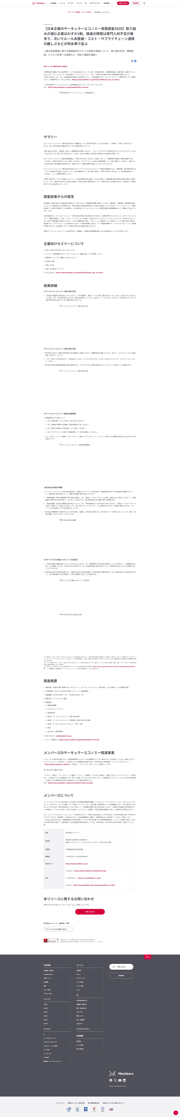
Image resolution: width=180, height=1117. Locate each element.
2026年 (45, 1004)
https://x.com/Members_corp (89, 878)
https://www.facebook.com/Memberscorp (89, 871)
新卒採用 (78, 1041)
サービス (47, 1029)
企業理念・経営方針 (49, 970)
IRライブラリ (79, 1012)
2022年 (45, 1019)
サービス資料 (79, 982)
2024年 (45, 1012)
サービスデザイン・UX (49, 1038)
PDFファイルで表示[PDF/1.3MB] (55, 66)
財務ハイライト (80, 1016)
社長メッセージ (48, 978)
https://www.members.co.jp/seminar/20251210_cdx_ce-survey (95, 79)
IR (77, 995)
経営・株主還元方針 (81, 1008)
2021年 (45, 1023)
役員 (45, 986)
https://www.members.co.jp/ (77, 864)
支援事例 (78, 970)
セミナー (78, 974)
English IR (79, 1023)
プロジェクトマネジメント (50, 1042)
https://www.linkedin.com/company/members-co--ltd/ (93, 885)
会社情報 (77, 12)
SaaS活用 (46, 1057)
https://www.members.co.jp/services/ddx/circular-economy (70, 783)
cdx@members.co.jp (63, 736)
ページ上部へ (175, 1112)
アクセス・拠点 (47, 993)
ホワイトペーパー (81, 978)
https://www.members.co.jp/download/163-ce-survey (68, 87)
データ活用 (46, 1049)
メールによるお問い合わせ (58, 929)
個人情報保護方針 (93, 1103)
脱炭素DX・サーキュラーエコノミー (53, 1061)
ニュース (47, 999)
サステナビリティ (83, 1029)
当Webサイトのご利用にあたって (113, 1103)
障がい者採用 (79, 1049)
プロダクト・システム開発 (50, 1046)
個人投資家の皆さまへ (82, 1000)
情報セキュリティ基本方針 (76, 1103)
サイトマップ (60, 1103)
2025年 (45, 1008)
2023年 (45, 1016)
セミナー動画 (79, 986)
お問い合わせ (123, 3)
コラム (78, 990)
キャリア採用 (79, 1045)
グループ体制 (47, 990)
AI (44, 1034)
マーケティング (47, 1053)
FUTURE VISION (48, 974)
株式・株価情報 (80, 1019)
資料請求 (136, 3)
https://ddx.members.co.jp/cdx (57, 764)
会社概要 (46, 982)
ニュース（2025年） (86, 12)
